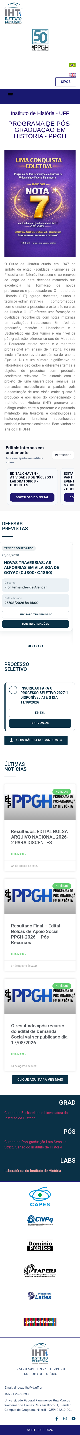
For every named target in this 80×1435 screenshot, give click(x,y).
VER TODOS (63, 455)
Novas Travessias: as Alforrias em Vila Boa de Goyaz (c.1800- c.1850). (31, 567)
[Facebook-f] (57, 1419)
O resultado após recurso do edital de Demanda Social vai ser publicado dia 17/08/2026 (39, 1034)
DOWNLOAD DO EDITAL (32, 497)
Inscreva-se (40, 723)
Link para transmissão (35, 614)
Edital (40, 713)
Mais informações (35, 623)
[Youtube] (74, 1419)
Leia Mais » (18, 854)
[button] (10, 94)
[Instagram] (65, 1419)
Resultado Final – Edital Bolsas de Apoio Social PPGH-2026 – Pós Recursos (35, 934)
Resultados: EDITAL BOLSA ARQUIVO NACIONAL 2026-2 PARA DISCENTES (39, 837)
